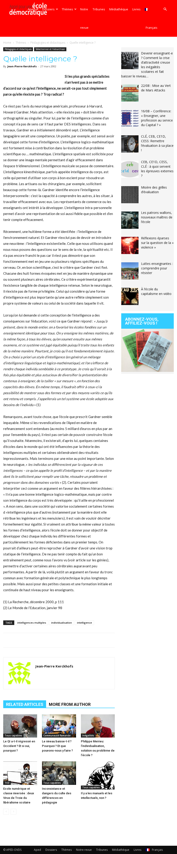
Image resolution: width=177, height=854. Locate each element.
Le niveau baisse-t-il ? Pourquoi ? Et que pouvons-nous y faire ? (57, 746)
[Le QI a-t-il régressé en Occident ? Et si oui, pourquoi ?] (20, 726)
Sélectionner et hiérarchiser (50, 49)
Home (7, 43)
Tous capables (13, 735)
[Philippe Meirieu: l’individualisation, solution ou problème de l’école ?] (98, 726)
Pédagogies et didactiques (47, 43)
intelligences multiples (31, 622)
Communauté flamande (57, 735)
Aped (31, 9)
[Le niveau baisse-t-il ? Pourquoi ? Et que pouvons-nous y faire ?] (59, 726)
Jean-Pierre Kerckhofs (22, 66)
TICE (7, 782)
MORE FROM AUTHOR (70, 704)
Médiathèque (118, 9)
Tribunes (99, 9)
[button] (165, 9)
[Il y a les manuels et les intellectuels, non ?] (98, 775)
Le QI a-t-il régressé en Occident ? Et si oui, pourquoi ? (19, 746)
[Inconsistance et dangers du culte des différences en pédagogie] (59, 773)
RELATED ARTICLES (24, 704)
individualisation (61, 622)
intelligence (84, 622)
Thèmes (67, 9)
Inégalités (88, 735)
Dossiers (48, 9)
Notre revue (84, 18)
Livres (136, 9)
